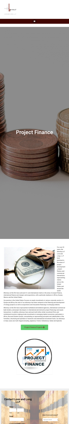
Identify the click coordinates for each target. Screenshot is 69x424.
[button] (34, 327)
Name (11, 407)
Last (18, 412)
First (10, 412)
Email (11, 416)
